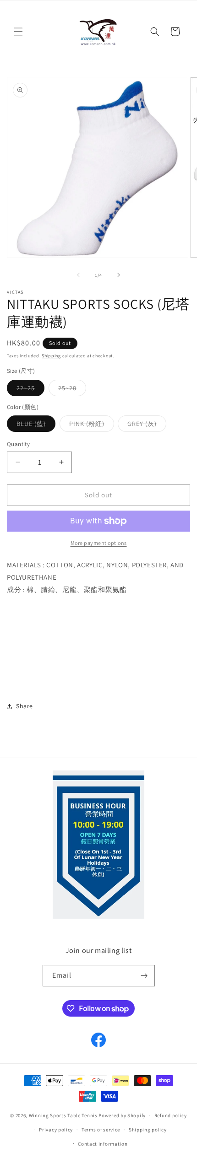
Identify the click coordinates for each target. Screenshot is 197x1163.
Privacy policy (56, 1129)
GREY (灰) (146, 425)
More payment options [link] (99, 542)
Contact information (102, 1144)
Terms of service (101, 1129)
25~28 (72, 389)
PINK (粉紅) (91, 425)
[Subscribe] (144, 975)
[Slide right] (119, 275)
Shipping (51, 356)
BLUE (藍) (35, 425)
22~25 (30, 389)
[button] (18, 32)
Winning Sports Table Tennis (63, 1115)
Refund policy (170, 1115)
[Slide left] (78, 275)
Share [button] (24, 706)
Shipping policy (148, 1129)
